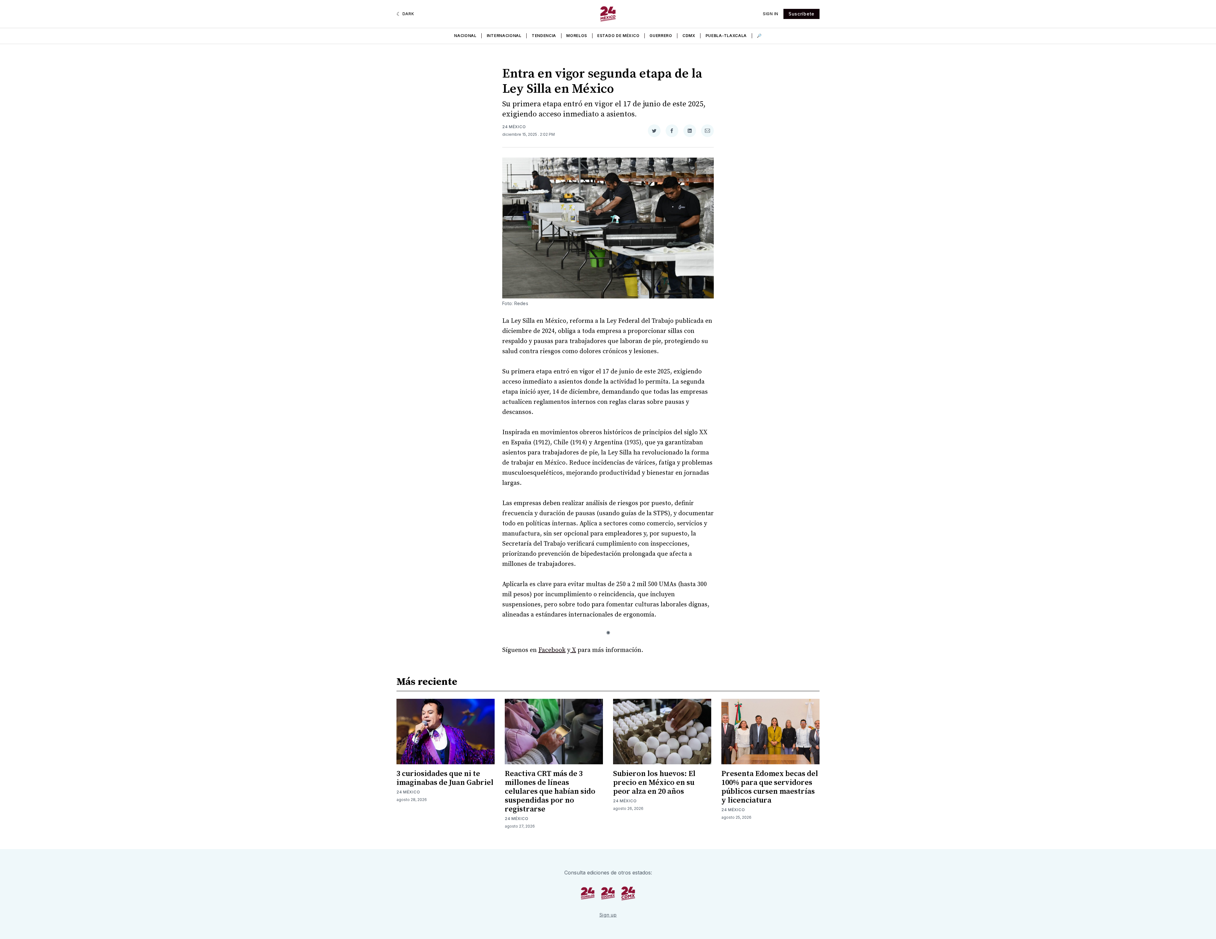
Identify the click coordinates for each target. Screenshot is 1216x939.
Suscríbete (801, 13)
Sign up (608, 914)
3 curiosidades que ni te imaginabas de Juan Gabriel (444, 778)
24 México (514, 126)
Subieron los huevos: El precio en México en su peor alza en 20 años (654, 782)
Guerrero (660, 35)
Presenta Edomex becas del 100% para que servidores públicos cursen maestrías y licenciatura (769, 787)
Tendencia (544, 35)
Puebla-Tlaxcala (726, 35)
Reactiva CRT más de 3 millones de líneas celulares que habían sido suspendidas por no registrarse (550, 791)
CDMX (688, 35)
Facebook (552, 650)
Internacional (504, 35)
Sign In (770, 13)
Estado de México (618, 35)
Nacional (465, 35)
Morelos (576, 35)
